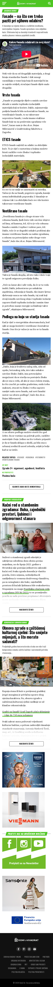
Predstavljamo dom (31, 956)
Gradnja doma (16, 964)
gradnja (30, 457)
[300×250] (23, 826)
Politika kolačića (18, 972)
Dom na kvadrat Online (12, 956)
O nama (22, 968)
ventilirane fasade (11, 460)
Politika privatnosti (36, 972)
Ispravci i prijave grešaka (38, 968)
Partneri (46, 956)
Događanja (12, 968)
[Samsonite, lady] (23, 910)
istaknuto (40, 457)
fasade (21, 457)
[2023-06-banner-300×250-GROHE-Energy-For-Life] (23, 786)
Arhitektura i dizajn (37, 960)
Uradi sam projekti (38, 964)
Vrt (26, 964)
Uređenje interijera (18, 960)
